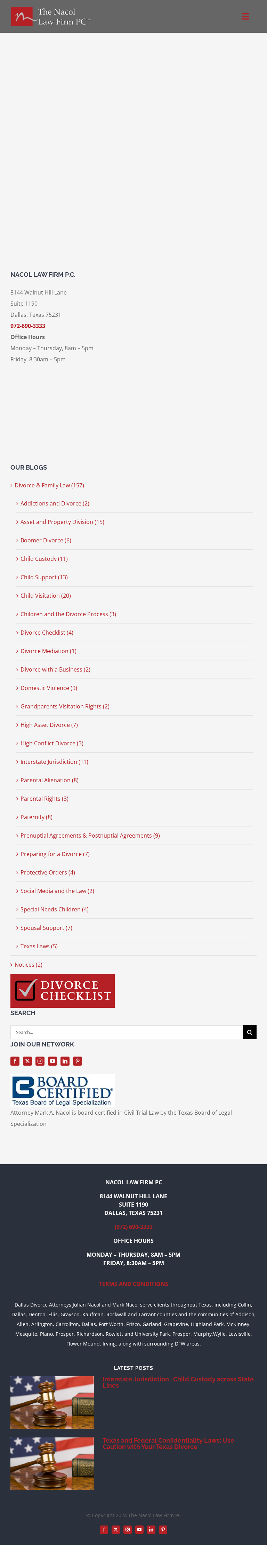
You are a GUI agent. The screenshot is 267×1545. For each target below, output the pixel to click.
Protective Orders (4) (48, 872)
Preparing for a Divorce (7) (55, 854)
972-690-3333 (27, 326)
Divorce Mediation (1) (48, 651)
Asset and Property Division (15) (62, 522)
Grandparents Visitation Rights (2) (65, 706)
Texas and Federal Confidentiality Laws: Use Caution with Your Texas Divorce (168, 1443)
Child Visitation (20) (46, 595)
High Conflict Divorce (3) (52, 743)
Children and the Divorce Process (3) (68, 614)
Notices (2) (28, 964)
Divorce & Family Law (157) (49, 485)
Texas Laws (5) (39, 946)
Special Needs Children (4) (55, 909)
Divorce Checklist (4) (47, 632)
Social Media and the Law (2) (57, 891)
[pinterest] (77, 1061)
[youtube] (52, 1061)
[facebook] (14, 1061)
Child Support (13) (44, 577)
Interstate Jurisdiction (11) (54, 762)
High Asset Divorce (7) (49, 725)
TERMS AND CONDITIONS (133, 1284)
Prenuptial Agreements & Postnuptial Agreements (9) (90, 835)
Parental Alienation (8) (50, 780)
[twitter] (27, 1061)
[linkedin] (65, 1061)
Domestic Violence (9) (49, 688)
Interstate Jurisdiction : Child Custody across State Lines (178, 1382)
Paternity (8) (36, 817)
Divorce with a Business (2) (55, 669)
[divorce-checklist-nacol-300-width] (62, 977)
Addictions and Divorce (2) (55, 503)
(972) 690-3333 (134, 1227)
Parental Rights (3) (44, 798)
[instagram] (39, 1061)
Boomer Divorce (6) (46, 540)
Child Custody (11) (44, 559)
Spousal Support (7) (46, 928)
